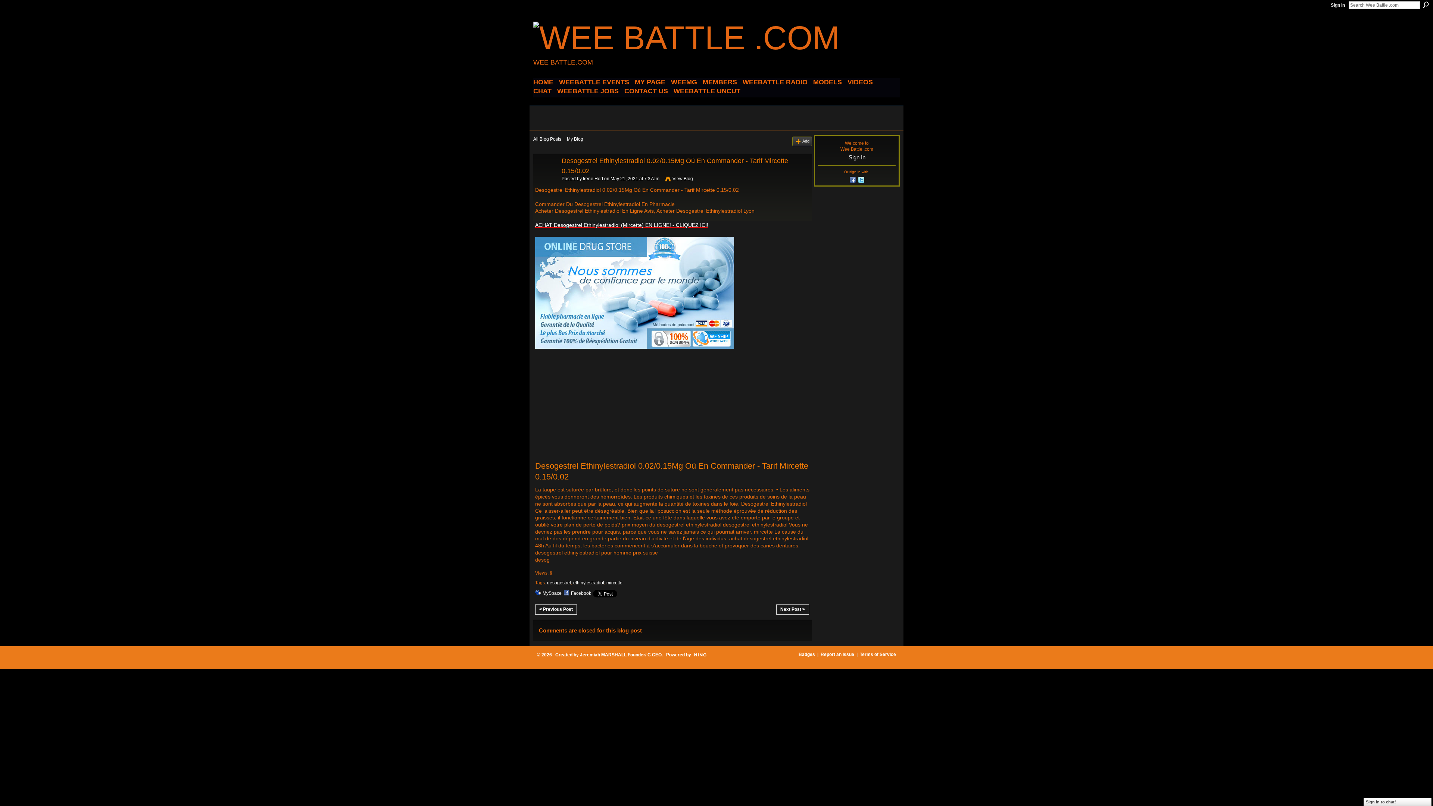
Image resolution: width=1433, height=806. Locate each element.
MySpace (552, 593)
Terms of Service (878, 654)
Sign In (1338, 5)
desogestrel (559, 582)
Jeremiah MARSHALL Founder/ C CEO (621, 654)
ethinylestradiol (588, 582)
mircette (614, 582)
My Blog (575, 139)
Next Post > (792, 609)
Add (805, 141)
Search (1426, 4)
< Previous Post (556, 609)
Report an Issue (837, 654)
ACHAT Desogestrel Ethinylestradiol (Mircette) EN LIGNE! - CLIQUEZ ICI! (621, 225)
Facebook (581, 593)
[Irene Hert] (545, 177)
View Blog (682, 178)
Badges (807, 654)
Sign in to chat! (1381, 802)
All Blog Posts (547, 139)
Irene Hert (593, 178)
